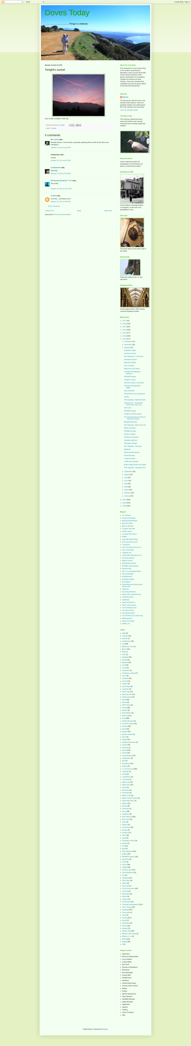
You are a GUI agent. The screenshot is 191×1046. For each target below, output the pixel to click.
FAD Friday (126, 705)
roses (124, 862)
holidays (125, 748)
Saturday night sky (130, 440)
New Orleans (126, 817)
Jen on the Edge (128, 550)
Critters (126, 397)
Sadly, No (125, 589)
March (126, 490)
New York (125, 819)
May (126, 484)
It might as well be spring (132, 414)
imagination (126, 758)
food (123, 718)
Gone (124, 737)
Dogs (124, 700)
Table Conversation (129, 605)
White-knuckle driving (131, 452)
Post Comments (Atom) (62, 214)
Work (124, 939)
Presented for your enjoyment (134, 394)
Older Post (108, 211)
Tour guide (126, 912)
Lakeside (125, 771)
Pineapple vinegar (130, 443)
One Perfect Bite (128, 574)
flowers (124, 716)
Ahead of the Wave (129, 518)
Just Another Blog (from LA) (131, 555)
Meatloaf (127, 449)
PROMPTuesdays (128, 857)
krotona (124, 766)
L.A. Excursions (127, 769)
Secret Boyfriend (128, 872)
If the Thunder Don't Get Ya (131, 547)
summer (125, 899)
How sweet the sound (129, 542)
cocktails (125, 678)
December (128, 341)
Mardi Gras (126, 785)
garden (124, 731)
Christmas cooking (128, 673)
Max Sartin (55, 139)
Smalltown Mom (127, 597)
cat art (124, 668)
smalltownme (56, 167)
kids (123, 761)
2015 (125, 327)
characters (126, 670)
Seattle (124, 867)
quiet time (125, 859)
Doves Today (67, 12)
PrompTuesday (129, 455)
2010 (125, 500)
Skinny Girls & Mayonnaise (131, 594)
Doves (124, 702)
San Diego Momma (129, 592)
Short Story (126, 880)
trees (124, 920)
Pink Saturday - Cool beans (133, 356)
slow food (125, 886)
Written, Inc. (126, 624)
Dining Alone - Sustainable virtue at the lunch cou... (133, 404)
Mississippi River (128, 801)
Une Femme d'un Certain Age (132, 616)
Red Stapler (126, 582)
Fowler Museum (127, 721)
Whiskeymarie (127, 618)
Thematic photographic (130, 904)
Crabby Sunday (129, 458)
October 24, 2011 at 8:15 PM (61, 148)
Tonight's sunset (129, 380)
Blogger (105, 1029)
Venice (124, 926)
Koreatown (126, 763)
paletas (124, 830)
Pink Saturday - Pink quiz (133, 446)
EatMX (124, 537)
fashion (124, 710)
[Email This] (70, 125)
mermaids (125, 793)
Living (124, 774)
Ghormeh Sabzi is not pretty (134, 383)
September (128, 471)
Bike (123, 652)
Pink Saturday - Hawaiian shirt (134, 468)
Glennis (125, 97)
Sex (123, 875)
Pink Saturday (127, 851)
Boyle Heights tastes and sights (135, 465)
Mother (124, 803)
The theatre (126, 902)
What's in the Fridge (129, 934)
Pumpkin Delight (128, 579)
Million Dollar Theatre (129, 798)
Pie (123, 846)
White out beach (130, 428)
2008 (125, 506)
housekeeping (127, 755)
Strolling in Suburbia (131, 437)
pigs (123, 848)
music (124, 811)
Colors (124, 681)
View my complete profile (129, 110)
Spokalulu (125, 600)
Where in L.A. (127, 936)
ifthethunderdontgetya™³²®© (61, 181)
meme (124, 787)
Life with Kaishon (128, 558)
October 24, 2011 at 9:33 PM (61, 173)
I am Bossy (126, 545)
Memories (125, 790)
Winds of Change (128, 621)
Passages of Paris (128, 841)
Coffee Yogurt (127, 531)
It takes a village (129, 434)
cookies (125, 684)
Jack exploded (129, 391)
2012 (125, 336)
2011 (125, 339)
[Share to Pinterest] (80, 125)
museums (125, 809)
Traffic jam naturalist (131, 461)
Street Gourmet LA (128, 602)
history (124, 745)
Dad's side (126, 692)
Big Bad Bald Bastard (129, 521)
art (123, 644)
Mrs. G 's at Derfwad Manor (131, 571)
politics (124, 854)
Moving (124, 806)
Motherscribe (126, 568)
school (124, 865)
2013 (125, 333)
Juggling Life (126, 553)
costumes (125, 689)
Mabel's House (127, 561)
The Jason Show (128, 610)
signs (124, 883)
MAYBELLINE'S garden (130, 566)
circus (124, 676)
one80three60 (127, 576)
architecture (126, 641)
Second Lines (127, 870)
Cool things (126, 686)
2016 (125, 324)
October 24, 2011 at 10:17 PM (61, 189)
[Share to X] (75, 125)
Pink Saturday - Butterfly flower (135, 400)
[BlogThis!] (72, 125)
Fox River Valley (128, 724)
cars (123, 665)
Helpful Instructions (129, 742)
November (128, 345)
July (126, 477)
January (127, 496)
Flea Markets (126, 713)
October (127, 348)
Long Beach (126, 777)
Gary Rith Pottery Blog (130, 539)
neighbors (125, 814)
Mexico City (126, 795)
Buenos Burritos (127, 526)
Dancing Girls (127, 694)
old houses (126, 827)
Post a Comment (54, 206)
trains (124, 915)
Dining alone (126, 697)
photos (124, 843)
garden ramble (127, 734)
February (127, 493)
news (124, 822)
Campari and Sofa (128, 529)
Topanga (53, 128)
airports (124, 638)
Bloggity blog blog (130, 422)
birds (124, 654)
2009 (125, 503)
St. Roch (125, 891)
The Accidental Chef (129, 608)
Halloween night (130, 350)
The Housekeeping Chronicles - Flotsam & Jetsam (135, 418)
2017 (125, 321)
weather (125, 928)
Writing (124, 942)
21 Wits (53, 196)
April (126, 487)
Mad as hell (126, 782)
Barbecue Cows (127, 646)
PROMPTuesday (130, 377)
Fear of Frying (129, 366)
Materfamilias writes (129, 563)
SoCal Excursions (128, 888)
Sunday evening (130, 353)
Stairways (125, 894)
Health (124, 739)
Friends (124, 726)
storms (124, 896)
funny (124, 729)
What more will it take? (132, 369)
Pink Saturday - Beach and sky (135, 425)
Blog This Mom (127, 523)
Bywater (125, 662)
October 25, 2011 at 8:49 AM (61, 202)
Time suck (127, 408)
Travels (124, 918)
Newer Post (49, 211)
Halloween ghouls (130, 359)
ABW (124, 633)
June (126, 481)
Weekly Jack (126, 931)
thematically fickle (128, 613)
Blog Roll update (130, 362)
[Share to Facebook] (77, 125)
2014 (125, 330)
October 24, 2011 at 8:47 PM (61, 160)
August (127, 474)
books (124, 660)
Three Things (126, 907)
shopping (125, 878)
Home (79, 211)
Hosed (124, 753)
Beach (124, 649)
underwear (126, 923)
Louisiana (125, 779)
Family (124, 708)
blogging (125, 657)
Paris (124, 835)
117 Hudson (126, 515)
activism (125, 636)
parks (124, 838)
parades (125, 833)
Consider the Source (129, 534)
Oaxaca (125, 825)
